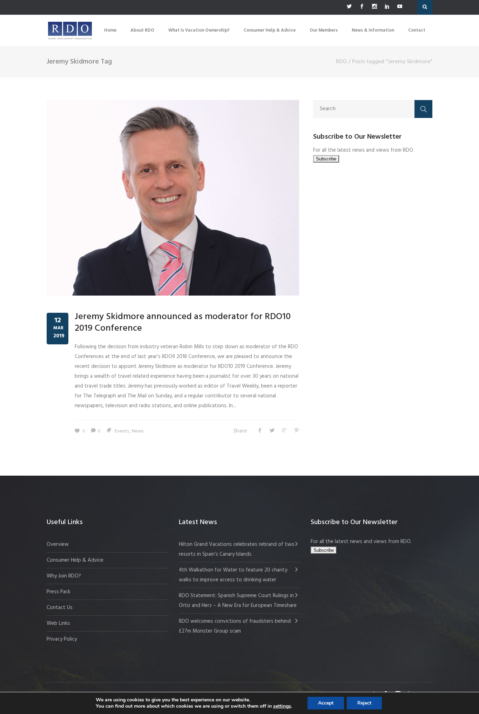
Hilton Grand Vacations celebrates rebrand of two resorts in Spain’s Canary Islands (237, 549)
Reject (364, 703)
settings (282, 706)
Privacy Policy (62, 639)
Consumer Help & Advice (75, 560)
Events (122, 431)
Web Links (58, 623)
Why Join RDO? (64, 576)
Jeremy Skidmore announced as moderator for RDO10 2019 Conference (183, 323)
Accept (325, 703)
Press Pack (58, 592)
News (138, 431)
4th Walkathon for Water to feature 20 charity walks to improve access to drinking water (233, 575)
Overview (58, 544)
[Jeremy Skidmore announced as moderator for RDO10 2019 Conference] (173, 197)
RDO (341, 62)
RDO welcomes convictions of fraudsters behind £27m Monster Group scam (235, 626)
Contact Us (60, 607)
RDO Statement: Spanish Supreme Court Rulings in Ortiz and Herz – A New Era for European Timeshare (238, 600)
